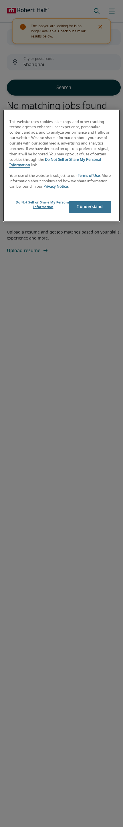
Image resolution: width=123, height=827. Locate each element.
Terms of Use (89, 176)
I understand (90, 207)
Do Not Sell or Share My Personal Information (43, 205)
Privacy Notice (55, 187)
